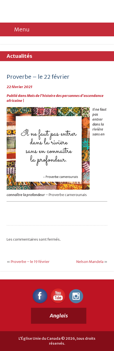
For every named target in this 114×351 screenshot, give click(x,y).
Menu (21, 29)
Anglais (59, 315)
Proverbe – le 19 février (30, 261)
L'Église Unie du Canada (44, 12)
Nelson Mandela (89, 261)
